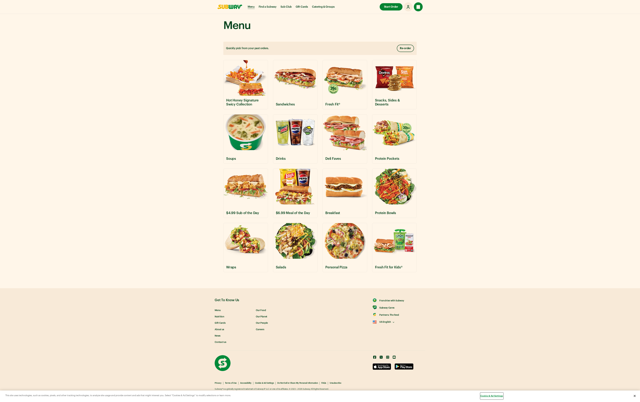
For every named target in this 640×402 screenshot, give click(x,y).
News (217, 336)
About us (219, 329)
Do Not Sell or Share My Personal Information (297, 383)
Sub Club (286, 6)
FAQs (323, 383)
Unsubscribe (335, 383)
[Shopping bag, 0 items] (418, 6)
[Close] (634, 396)
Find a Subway (267, 6)
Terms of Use (231, 383)
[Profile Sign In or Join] (408, 6)
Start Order (391, 6)
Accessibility (246, 383)
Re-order (405, 48)
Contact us (220, 342)
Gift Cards (302, 6)
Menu (251, 6)
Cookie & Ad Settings (264, 383)
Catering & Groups (323, 6)
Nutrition (219, 317)
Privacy (218, 383)
